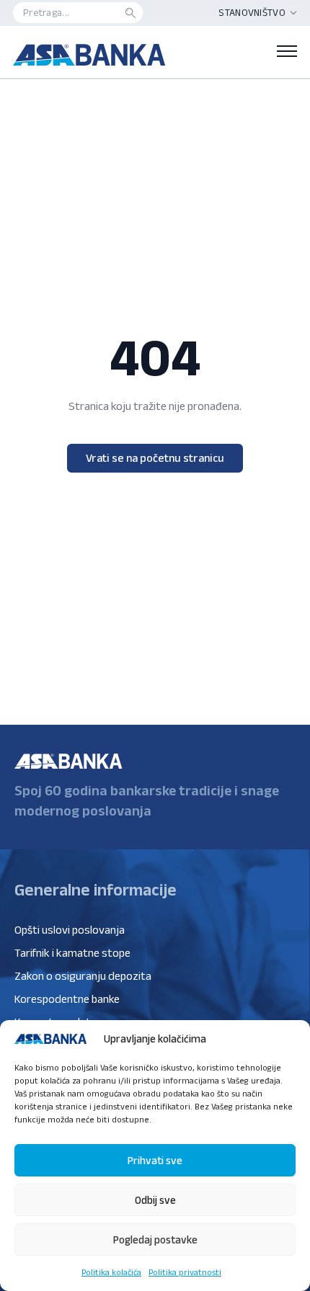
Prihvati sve (155, 1160)
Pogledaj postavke (155, 1239)
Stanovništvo (251, 12)
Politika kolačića (111, 1272)
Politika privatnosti (185, 1272)
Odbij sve (155, 1200)
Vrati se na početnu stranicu (155, 458)
